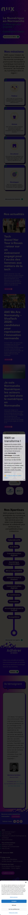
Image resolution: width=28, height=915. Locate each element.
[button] (26, 882)
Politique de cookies (13, 912)
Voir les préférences (14, 909)
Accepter (14, 901)
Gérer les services (13, 897)
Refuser (14, 905)
